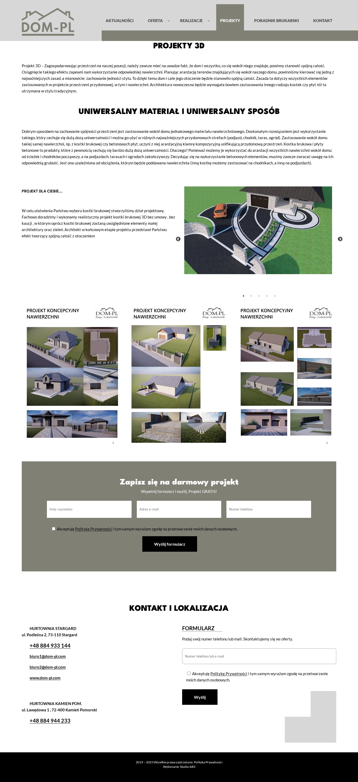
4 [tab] (267, 296)
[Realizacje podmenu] (209, 20)
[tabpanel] (259, 230)
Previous (178, 239)
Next (340, 239)
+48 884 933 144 (50, 645)
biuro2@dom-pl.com (48, 667)
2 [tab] (251, 296)
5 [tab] (275, 296)
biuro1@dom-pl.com (48, 656)
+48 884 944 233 (50, 720)
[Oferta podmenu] (168, 20)
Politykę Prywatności (93, 528)
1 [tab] (243, 296)
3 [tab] (259, 296)
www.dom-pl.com (45, 677)
